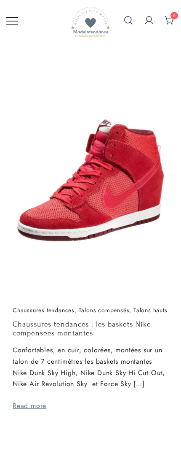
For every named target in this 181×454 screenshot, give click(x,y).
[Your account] (149, 21)
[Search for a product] (128, 21)
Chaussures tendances (44, 310)
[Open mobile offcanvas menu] (12, 21)
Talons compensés (104, 310)
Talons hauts (150, 310)
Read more (29, 406)
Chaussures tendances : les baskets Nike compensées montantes (82, 329)
